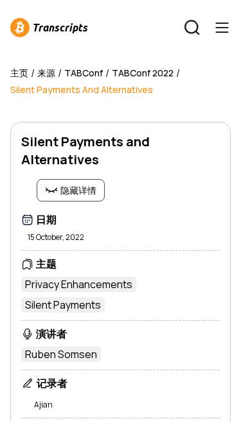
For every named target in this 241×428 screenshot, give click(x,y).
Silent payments (63, 305)
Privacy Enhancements (78, 284)
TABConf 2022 (143, 73)
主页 (19, 73)
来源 (46, 73)
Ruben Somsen (61, 354)
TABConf (83, 73)
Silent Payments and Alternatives (81, 89)
